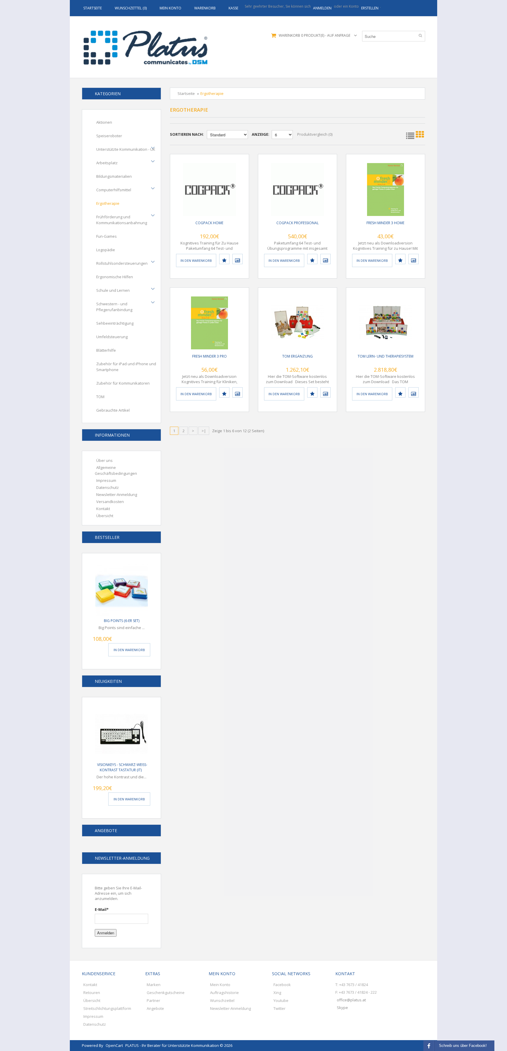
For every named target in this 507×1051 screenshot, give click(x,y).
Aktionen (104, 122)
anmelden (322, 8)
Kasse (233, 8)
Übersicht (104, 515)
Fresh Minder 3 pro (209, 356)
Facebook (282, 984)
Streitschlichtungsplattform (107, 1008)
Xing (277, 992)
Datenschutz (107, 487)
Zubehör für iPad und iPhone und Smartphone (126, 366)
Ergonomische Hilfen (114, 276)
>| (204, 430)
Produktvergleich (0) (314, 134)
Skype (342, 1007)
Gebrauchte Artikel (113, 410)
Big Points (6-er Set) (121, 620)
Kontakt (103, 508)
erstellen (369, 8)
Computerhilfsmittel (113, 189)
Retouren (91, 992)
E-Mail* (102, 909)
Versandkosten (110, 501)
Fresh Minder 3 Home (385, 222)
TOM (100, 396)
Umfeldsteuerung (112, 336)
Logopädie (105, 249)
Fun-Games (106, 236)
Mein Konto (170, 8)
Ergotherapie (107, 203)
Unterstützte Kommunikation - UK (125, 149)
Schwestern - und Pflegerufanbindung (114, 306)
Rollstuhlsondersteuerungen (122, 263)
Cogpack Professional (297, 222)
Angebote (155, 1008)
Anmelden (105, 933)
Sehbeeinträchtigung (114, 323)
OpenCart (114, 1045)
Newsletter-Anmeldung (116, 494)
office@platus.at (351, 1000)
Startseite (92, 8)
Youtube (280, 1000)
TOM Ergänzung (297, 356)
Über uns (104, 460)
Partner (153, 1000)
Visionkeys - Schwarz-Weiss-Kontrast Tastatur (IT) (122, 767)
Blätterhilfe (106, 350)
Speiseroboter (109, 135)
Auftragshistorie (224, 992)
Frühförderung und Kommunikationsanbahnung (121, 219)
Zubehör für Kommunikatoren (123, 383)
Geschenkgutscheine (166, 992)
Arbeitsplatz (107, 162)
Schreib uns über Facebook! (463, 1045)
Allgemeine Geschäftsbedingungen (116, 470)
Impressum (106, 480)
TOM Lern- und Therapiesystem (385, 356)
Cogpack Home (209, 222)
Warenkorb (205, 8)
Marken (153, 984)
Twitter (279, 1008)
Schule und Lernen (113, 290)
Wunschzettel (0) (131, 8)
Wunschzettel (222, 1000)
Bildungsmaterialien (114, 176)
